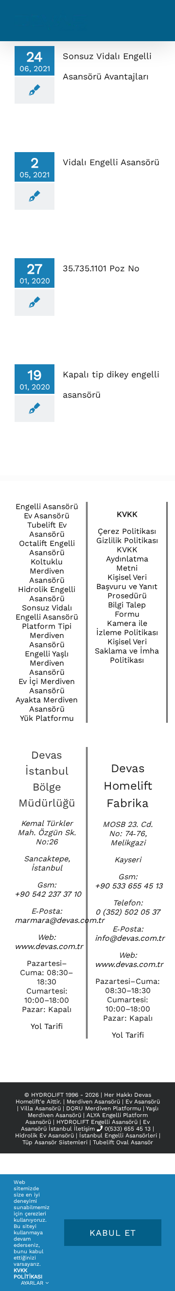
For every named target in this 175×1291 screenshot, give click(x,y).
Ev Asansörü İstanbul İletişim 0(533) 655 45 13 (86, 1125)
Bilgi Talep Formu (127, 609)
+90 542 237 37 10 (48, 894)
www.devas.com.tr (49, 946)
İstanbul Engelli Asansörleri (118, 1135)
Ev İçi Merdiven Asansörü (46, 686)
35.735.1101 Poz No (101, 268)
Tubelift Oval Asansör (123, 1142)
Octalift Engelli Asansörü (47, 548)
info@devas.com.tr (130, 938)
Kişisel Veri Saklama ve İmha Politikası (127, 651)
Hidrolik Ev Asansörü (44, 1135)
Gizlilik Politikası (127, 540)
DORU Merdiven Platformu (104, 1108)
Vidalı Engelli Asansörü (111, 162)
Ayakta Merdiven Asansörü (47, 704)
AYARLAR (33, 1283)
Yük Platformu (47, 718)
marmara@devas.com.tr (60, 920)
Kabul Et (112, 1233)
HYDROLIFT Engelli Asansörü (98, 1122)
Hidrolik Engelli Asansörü (46, 594)
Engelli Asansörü (47, 506)
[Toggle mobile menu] (155, 24)
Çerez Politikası (127, 531)
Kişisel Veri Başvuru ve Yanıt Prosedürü (127, 586)
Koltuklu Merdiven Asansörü (47, 571)
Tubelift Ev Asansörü (47, 529)
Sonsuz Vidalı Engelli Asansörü (47, 612)
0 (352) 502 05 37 (127, 912)
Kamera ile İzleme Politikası (127, 628)
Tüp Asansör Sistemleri (55, 1142)
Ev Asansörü (47, 515)
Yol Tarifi (47, 1026)
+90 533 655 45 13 (128, 885)
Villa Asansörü (41, 1108)
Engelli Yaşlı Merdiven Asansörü (47, 663)
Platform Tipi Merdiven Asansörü (46, 635)
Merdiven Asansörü (94, 1101)
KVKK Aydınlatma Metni (127, 559)
